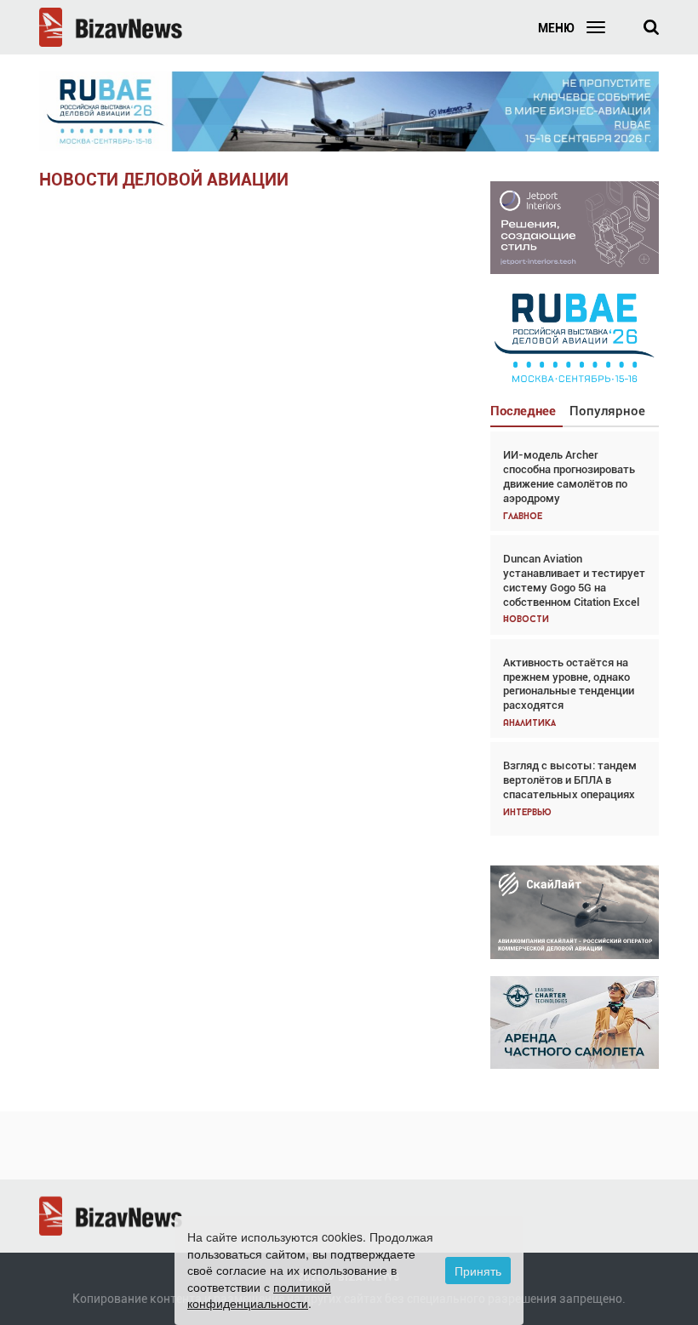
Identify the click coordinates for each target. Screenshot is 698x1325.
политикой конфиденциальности (259, 1295)
